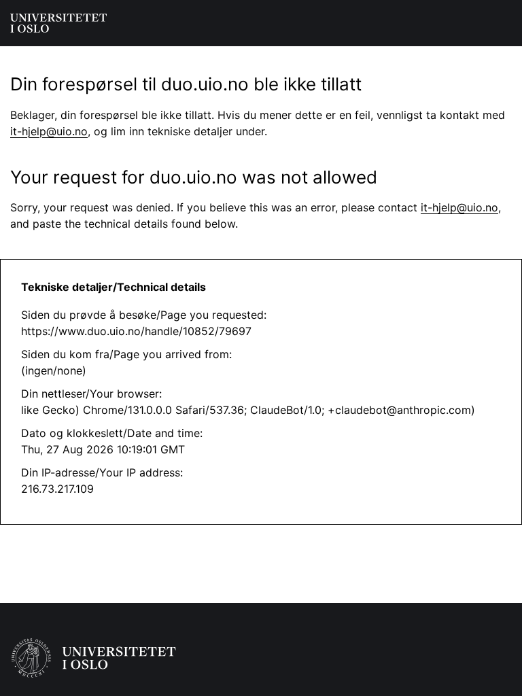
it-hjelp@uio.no (49, 131)
